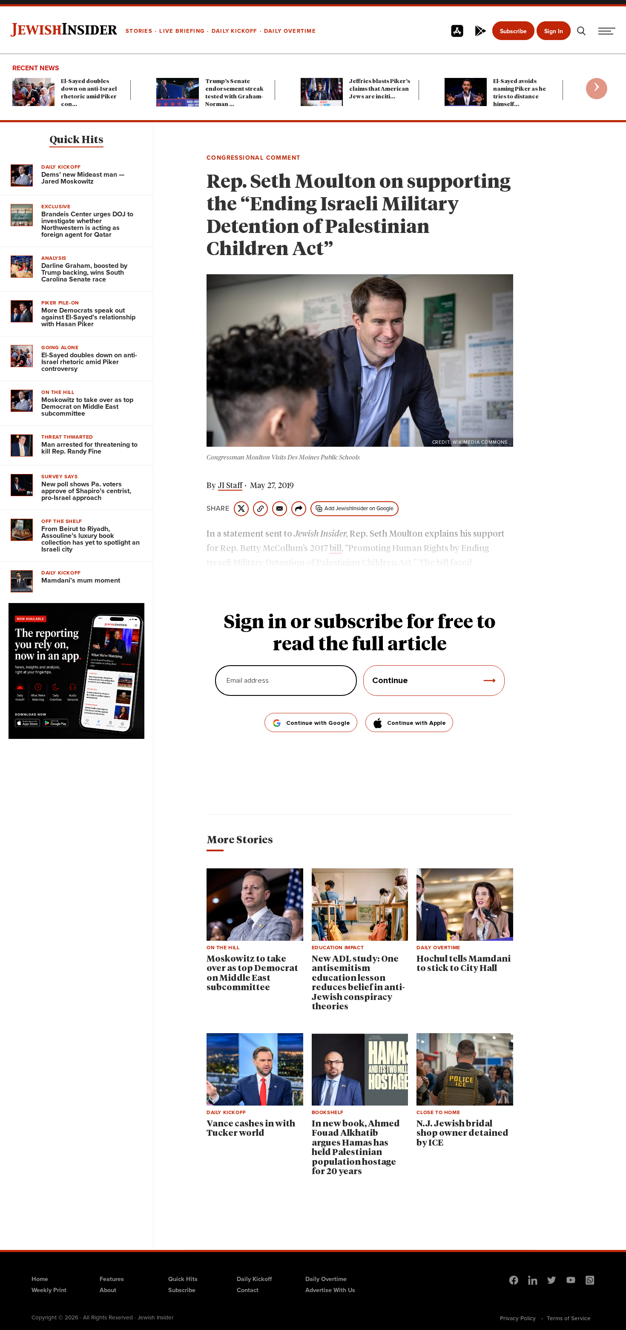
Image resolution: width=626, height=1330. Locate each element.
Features (112, 1279)
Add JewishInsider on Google (358, 508)
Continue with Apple (416, 723)
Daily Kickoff (254, 1279)
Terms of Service (569, 1318)
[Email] (279, 508)
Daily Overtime (326, 1279)
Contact (247, 1290)
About (108, 1290)
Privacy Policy (518, 1318)
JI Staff (230, 486)
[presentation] (596, 88)
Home (40, 1279)
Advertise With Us (330, 1290)
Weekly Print (49, 1290)
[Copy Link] (260, 508)
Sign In (553, 31)
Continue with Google (318, 723)
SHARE (218, 508)
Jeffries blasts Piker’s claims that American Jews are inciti (379, 89)
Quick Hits (76, 140)
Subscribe (513, 31)
